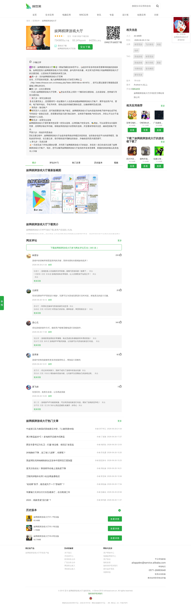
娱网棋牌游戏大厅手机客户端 (37, 552)
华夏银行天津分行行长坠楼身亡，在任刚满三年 (48, 491)
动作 (136, 50)
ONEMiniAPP (145, 122)
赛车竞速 (138, 74)
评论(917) (54, 162)
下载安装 (85, 36)
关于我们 (68, 552)
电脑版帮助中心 (109, 556)
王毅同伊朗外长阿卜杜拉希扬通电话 (43, 476)
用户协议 (107, 559)
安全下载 (85, 47)
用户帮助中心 (108, 552)
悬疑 (159, 62)
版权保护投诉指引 (110, 565)
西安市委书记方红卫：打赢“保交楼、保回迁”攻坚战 (50, 444)
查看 (132, 129)
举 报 (2, 303)
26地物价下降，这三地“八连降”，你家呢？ (46, 452)
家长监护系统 (108, 568)
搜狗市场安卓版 (145, 158)
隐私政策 (136, 88)
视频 (116, 162)
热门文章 (76, 162)
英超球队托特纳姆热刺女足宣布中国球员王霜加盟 (49, 460)
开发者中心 (68, 556)
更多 (120, 240)
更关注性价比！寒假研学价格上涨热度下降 (46, 468)
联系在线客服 (160, 574)
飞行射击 (149, 44)
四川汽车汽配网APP (132, 158)
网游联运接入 (69, 565)
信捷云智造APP (159, 158)
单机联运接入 (69, 568)
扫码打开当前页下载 (113, 42)
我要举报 (107, 572)
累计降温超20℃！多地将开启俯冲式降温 (45, 436)
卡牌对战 (138, 68)
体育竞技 (138, 44)
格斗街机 (149, 62)
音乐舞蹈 (149, 68)
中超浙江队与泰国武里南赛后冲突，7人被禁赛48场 (50, 428)
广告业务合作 (69, 562)
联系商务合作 (69, 559)
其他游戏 (138, 56)
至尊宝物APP (132, 122)
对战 (159, 44)
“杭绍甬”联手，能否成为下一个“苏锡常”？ (45, 484)
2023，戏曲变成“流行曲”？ (38, 499)
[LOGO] (33, 6)
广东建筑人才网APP (159, 122)
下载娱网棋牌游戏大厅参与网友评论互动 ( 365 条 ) (74, 247)
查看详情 (114, 518)
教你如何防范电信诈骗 (157, 577)
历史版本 (98, 162)
